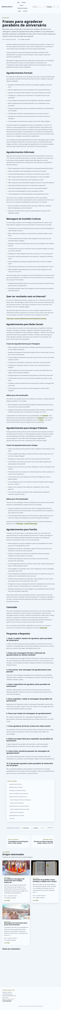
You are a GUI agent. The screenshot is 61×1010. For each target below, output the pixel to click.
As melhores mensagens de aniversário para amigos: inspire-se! (14, 880)
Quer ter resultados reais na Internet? (18, 793)
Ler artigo (7, 900)
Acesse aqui (43, 628)
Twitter (41, 420)
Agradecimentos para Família (16, 815)
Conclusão (11, 818)
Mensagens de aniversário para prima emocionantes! (15, 924)
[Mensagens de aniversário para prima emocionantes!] (16, 911)
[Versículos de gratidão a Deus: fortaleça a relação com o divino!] (45, 867)
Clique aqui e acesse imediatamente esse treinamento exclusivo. (26, 318)
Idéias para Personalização (16, 803)
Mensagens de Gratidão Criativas (17, 790)
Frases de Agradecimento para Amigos (19, 809)
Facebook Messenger (30, 523)
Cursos (21, 5)
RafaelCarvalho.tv (7, 7)
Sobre (19, 11)
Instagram (40, 418)
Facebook (45, 415)
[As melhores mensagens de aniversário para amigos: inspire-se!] (16, 867)
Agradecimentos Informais (16, 787)
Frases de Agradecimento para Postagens (20, 800)
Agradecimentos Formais (15, 784)
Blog (18, 2)
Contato (25, 11)
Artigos (24, 2)
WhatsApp (19, 523)
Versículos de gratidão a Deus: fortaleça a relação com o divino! (45, 880)
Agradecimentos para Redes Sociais (18, 796)
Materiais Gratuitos (23, 8)
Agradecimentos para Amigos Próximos (19, 806)
